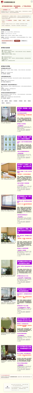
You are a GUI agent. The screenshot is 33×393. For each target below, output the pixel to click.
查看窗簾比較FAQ (24, 40)
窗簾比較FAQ (8, 81)
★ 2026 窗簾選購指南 (9, 20)
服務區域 (28, 20)
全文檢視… (19, 131)
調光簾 (4, 81)
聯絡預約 (4, 73)
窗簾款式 (24, 20)
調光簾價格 (15, 20)
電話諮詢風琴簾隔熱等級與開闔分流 (7, 40)
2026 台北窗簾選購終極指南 (12, 376)
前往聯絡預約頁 (17, 40)
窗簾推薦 (20, 20)
